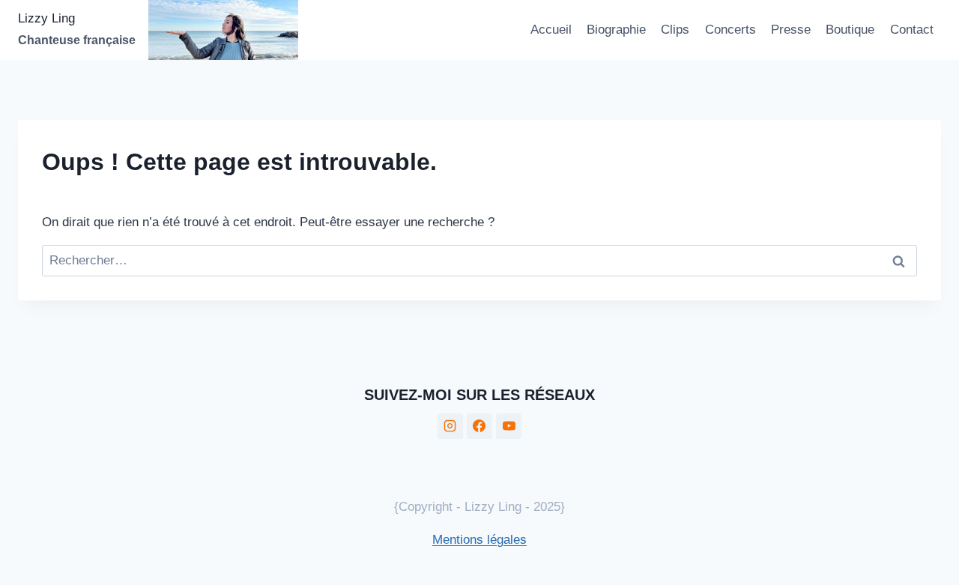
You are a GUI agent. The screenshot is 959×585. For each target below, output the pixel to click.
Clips (675, 29)
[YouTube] (508, 426)
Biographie (616, 29)
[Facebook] (479, 426)
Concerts (730, 29)
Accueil (551, 29)
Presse (791, 29)
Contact (912, 29)
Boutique (850, 29)
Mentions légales (479, 540)
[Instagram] (450, 426)
